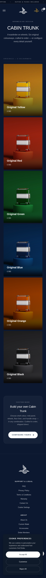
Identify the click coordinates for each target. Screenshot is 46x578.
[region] (23, 554)
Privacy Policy (24, 490)
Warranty (24, 499)
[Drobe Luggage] (23, 10)
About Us (23, 520)
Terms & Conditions (24, 495)
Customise (23, 562)
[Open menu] (4, 10)
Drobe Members (24, 533)
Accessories (23, 528)
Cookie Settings (24, 507)
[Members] (36, 10)
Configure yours (21, 435)
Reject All (23, 569)
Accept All (23, 554)
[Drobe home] (24, 469)
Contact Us (24, 503)
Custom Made (24, 524)
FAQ (24, 486)
